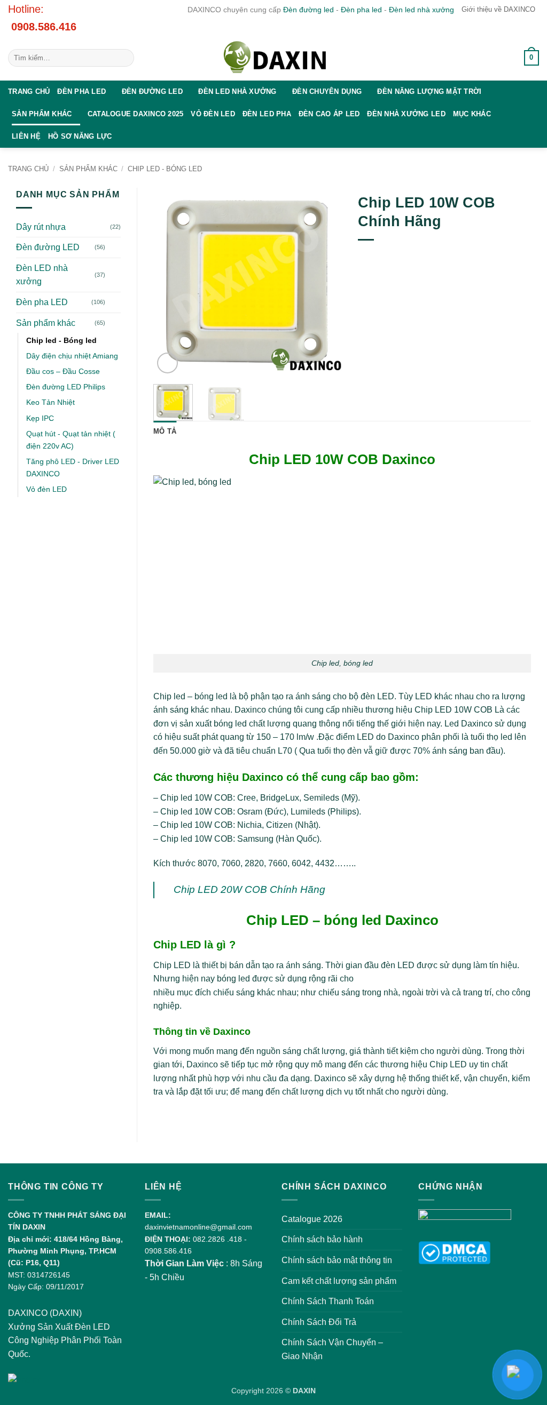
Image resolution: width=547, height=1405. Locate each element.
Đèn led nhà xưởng (421, 9)
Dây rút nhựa (41, 226)
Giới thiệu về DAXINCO (498, 9)
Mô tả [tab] (164, 431)
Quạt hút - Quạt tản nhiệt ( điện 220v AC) (70, 439)
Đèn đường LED (152, 91)
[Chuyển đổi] (114, 247)
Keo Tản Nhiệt (50, 402)
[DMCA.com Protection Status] (454, 1252)
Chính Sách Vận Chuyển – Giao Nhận (332, 1349)
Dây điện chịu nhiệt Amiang (72, 356)
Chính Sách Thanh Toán (328, 1301)
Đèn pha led (361, 9)
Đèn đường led (308, 9)
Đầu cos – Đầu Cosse (63, 371)
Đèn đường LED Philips (65, 386)
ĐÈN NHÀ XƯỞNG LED (406, 114)
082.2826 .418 (217, 1239)
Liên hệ (26, 136)
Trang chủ (29, 91)
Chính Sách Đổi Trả (319, 1322)
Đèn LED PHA (267, 114)
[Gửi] (124, 58)
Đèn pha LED (81, 91)
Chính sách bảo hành (322, 1239)
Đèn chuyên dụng (327, 91)
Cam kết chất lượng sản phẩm (339, 1281)
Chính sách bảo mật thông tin (337, 1260)
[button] (503, 58)
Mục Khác (472, 114)
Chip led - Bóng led (165, 169)
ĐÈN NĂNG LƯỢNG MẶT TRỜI (429, 91)
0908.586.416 (43, 27)
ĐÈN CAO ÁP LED (329, 114)
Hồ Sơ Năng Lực (80, 136)
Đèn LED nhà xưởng (237, 91)
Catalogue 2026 (312, 1219)
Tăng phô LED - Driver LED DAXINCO (72, 467)
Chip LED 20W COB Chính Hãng (249, 889)
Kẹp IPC (40, 418)
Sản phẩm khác (42, 114)
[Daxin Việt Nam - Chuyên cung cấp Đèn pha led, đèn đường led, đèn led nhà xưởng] (273, 58)
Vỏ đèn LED (213, 114)
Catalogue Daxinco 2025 (136, 114)
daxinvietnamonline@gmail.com (198, 1227)
